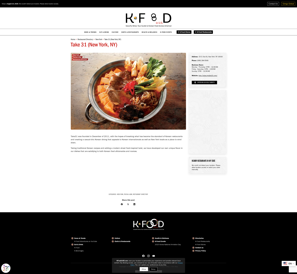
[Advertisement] (128, 171)
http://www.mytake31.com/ (208, 76)
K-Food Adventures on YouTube (85, 241)
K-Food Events (160, 241)
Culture (117, 238)
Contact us (199, 248)
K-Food (76, 248)
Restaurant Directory (80, 59)
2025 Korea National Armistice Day (168, 244)
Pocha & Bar (77, 57)
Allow (144, 269)
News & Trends (80, 238)
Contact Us (273, 4)
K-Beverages (79, 251)
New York (76, 55)
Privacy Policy (200, 251)
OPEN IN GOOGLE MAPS (206, 82)
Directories (199, 238)
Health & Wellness (162, 238)
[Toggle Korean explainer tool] (5, 268)
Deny (153, 269)
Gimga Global (288, 4)
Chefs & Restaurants (122, 241)
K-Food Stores (200, 244)
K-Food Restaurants (202, 241)
